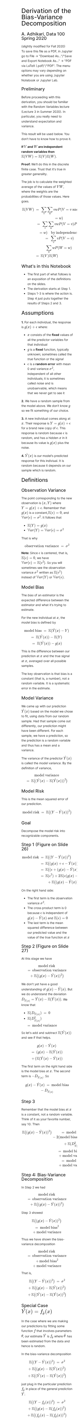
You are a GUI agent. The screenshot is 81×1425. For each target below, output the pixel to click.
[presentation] (25, 146)
